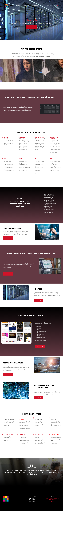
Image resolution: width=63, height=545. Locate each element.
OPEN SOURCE (31, 468)
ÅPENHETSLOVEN (52, 499)
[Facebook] (53, 496)
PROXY (20, 158)
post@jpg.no (31, 502)
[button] (21, 5)
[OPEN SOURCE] (31, 465)
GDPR (52, 501)
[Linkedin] (51, 496)
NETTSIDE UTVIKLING (8, 434)
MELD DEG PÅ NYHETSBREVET (52, 498)
